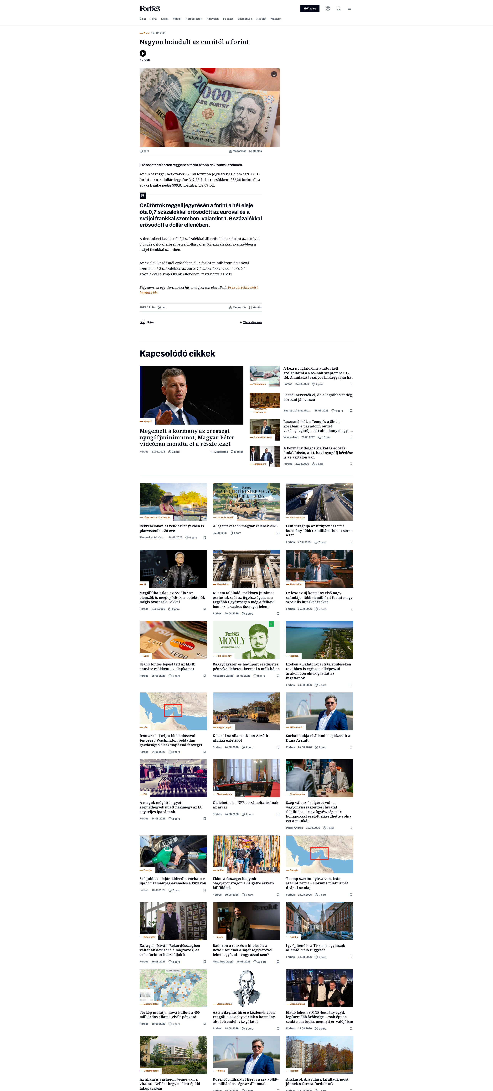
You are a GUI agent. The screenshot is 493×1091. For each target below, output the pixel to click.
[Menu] (349, 8)
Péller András (294, 827)
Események (245, 18)
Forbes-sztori (194, 18)
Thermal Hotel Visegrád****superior (152, 537)
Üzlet (143, 18)
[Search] (339, 8)
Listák (164, 18)
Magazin (276, 18)
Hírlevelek (213, 18)
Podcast (228, 18)
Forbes (144, 451)
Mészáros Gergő (223, 675)
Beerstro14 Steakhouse (297, 410)
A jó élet (261, 18)
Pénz (153, 18)
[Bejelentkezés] (328, 8)
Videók (177, 18)
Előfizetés (310, 8)
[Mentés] (351, 384)
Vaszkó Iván (290, 437)
